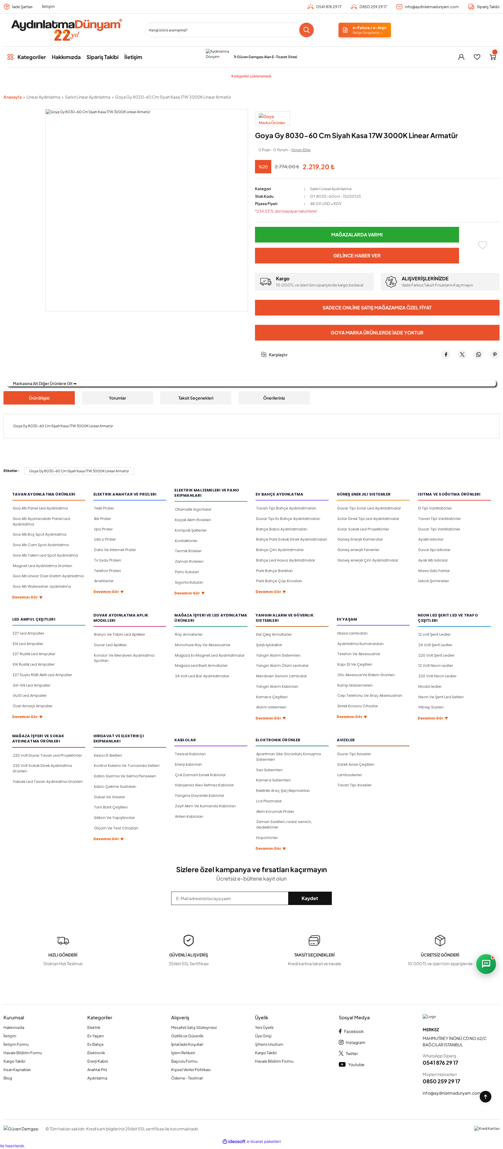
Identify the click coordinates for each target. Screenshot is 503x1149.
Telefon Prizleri (107, 570)
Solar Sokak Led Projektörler (363, 529)
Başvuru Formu (184, 1061)
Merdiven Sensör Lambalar (281, 676)
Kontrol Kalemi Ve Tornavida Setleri (127, 765)
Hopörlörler (267, 837)
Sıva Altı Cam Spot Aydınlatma (41, 544)
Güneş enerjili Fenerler (358, 549)
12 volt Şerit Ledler (434, 634)
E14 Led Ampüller (28, 643)
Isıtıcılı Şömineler (433, 580)
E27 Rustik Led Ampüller (34, 653)
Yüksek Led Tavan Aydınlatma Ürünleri (48, 781)
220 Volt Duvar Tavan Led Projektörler (47, 755)
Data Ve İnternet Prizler (115, 549)
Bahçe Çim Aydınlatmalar (280, 549)
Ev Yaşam (95, 1036)
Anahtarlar (104, 580)
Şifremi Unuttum (269, 1044)
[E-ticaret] (264, 1142)
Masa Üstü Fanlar (434, 570)
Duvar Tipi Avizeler (354, 753)
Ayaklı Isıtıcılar (431, 539)
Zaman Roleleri (189, 561)
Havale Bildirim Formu (22, 1052)
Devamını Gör (27, 597)
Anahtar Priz (97, 1069)
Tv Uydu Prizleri (107, 560)
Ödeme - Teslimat (187, 1078)
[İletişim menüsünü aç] (486, 964)
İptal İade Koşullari (187, 1044)
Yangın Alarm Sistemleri (278, 655)
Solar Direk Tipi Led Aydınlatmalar (368, 518)
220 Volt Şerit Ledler (436, 655)
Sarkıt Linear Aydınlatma (330, 188)
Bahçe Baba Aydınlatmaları (281, 529)
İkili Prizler (102, 518)
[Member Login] (461, 57)
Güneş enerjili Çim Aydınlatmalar (367, 560)
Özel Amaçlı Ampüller (33, 705)
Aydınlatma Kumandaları (360, 643)
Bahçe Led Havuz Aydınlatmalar (285, 560)
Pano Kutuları (187, 571)
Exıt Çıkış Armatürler (274, 634)
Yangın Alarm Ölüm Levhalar (282, 665)
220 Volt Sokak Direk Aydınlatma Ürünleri (42, 768)
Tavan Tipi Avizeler (354, 785)
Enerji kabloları (188, 764)
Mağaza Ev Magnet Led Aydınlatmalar (210, 655)
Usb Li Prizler (105, 539)
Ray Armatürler (189, 634)
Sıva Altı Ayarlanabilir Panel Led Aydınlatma (41, 521)
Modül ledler (430, 686)
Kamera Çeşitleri (272, 696)
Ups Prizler (103, 529)
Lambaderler (349, 774)
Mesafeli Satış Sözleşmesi (194, 1027)
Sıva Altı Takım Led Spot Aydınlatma (45, 555)
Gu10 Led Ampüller (30, 695)
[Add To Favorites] (483, 245)
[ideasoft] (234, 1141)
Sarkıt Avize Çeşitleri (355, 764)
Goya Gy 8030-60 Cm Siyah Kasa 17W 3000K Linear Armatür (79, 471)
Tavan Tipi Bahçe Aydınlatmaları (286, 508)
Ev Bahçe (95, 1044)
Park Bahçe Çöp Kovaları (279, 580)
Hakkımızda (13, 1027)
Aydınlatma (97, 1078)
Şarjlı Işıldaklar (269, 644)
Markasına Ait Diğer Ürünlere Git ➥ (45, 383)
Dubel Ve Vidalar (109, 796)
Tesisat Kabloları (190, 753)
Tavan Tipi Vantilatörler (439, 518)
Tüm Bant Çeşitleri (111, 807)
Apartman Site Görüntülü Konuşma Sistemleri (288, 756)
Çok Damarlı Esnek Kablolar (200, 774)
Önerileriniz (274, 397)
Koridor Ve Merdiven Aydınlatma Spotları (124, 658)
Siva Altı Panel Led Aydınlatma (40, 508)
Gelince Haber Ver (357, 255)
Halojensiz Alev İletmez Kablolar (204, 785)
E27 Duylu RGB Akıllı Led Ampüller (42, 674)
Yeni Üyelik (264, 1027)
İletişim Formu (16, 1044)
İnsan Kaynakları (17, 1069)
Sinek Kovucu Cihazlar (357, 705)
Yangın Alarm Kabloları (277, 686)
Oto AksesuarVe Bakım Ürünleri (366, 674)
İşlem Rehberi (183, 1052)
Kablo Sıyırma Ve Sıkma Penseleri (125, 776)
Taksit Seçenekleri (195, 397)
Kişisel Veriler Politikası (191, 1069)
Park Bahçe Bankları (274, 570)
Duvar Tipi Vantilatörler (439, 529)
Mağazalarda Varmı (356, 234)
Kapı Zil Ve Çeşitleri (354, 664)
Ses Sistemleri (269, 769)
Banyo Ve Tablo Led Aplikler (119, 634)
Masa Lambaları (352, 633)
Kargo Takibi (14, 1061)
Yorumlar (117, 397)
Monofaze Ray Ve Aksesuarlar (203, 644)
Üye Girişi (263, 1036)
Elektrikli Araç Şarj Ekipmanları (283, 790)
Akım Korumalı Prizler (275, 811)
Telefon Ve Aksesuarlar (358, 653)
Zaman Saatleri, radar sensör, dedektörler (284, 824)
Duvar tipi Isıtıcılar (434, 549)
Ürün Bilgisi (39, 397)
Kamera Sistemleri (273, 780)
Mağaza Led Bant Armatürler (201, 665)
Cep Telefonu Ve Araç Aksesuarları (369, 695)
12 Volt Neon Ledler (435, 665)
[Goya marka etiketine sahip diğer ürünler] (272, 118)
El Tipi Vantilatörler (435, 508)
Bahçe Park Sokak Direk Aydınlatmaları (291, 539)
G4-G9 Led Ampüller (32, 685)
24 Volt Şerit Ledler (435, 644)
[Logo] (66, 30)
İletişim (48, 6)
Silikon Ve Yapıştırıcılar (114, 817)
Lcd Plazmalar (269, 801)
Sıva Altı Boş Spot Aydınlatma (39, 534)
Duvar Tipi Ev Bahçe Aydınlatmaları (288, 518)
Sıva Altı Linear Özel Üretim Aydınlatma (48, 575)
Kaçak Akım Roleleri (193, 519)
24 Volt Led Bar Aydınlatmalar (202, 676)
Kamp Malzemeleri (355, 685)
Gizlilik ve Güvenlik (187, 1036)
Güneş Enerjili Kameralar (360, 539)
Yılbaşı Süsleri (431, 707)
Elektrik (93, 1027)
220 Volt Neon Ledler (437, 676)
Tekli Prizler (104, 508)
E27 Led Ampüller (28, 633)
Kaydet (310, 898)
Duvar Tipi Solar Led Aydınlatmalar (369, 508)
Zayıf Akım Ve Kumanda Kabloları (205, 806)
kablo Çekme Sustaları (115, 786)
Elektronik (96, 1052)
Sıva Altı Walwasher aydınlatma (42, 586)
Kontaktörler (186, 540)
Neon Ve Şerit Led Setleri (441, 696)
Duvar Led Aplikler (110, 644)
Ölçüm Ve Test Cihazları (116, 828)
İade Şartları (22, 6)
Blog (7, 1078)
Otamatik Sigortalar (193, 509)
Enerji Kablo (97, 1061)
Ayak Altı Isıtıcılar (433, 560)
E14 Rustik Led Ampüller (34, 664)
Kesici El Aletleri (108, 755)
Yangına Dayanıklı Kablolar (199, 795)
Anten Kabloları (189, 816)
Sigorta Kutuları (189, 582)
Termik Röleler (188, 550)
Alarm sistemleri (271, 707)
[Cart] (493, 57)
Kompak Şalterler (191, 530)
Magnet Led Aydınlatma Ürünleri (42, 565)
